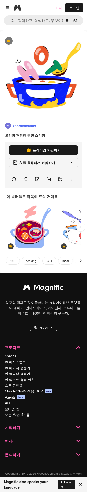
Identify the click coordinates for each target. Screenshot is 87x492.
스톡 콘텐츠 (14, 385)
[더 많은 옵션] (72, 179)
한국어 (43, 327)
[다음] (80, 227)
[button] (43, 327)
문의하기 (12, 454)
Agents (14, 397)
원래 (27, 41)
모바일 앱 (12, 408)
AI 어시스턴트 (15, 361)
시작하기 (12, 427)
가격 (58, 7)
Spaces (10, 356)
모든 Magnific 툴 (17, 414)
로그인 (74, 7)
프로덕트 (12, 347)
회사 (9, 441)
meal (65, 261)
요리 (49, 261)
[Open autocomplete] (10, 20)
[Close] (80, 484)
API (7, 402)
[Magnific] (43, 288)
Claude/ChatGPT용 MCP (28, 391)
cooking (31, 261)
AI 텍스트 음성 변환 (20, 379)
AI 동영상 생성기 (17, 373)
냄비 (13, 261)
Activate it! (66, 484)
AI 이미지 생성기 (17, 367)
